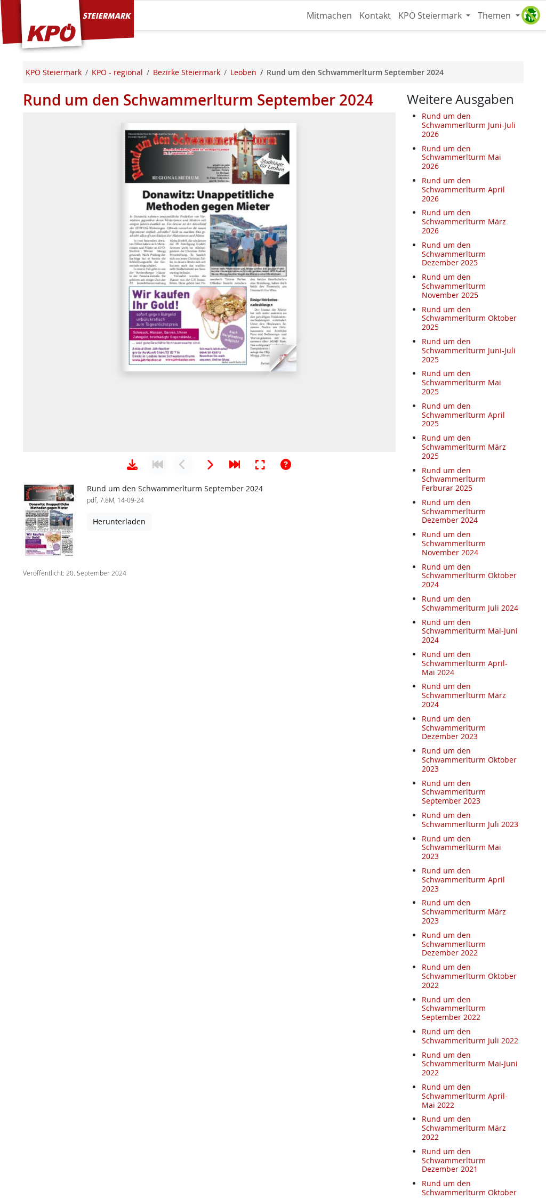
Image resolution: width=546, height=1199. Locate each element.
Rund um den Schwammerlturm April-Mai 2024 (465, 663)
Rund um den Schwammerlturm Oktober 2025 (469, 318)
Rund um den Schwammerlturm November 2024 (454, 543)
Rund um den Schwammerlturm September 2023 (454, 792)
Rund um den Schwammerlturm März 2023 (464, 911)
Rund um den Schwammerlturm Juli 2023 (470, 819)
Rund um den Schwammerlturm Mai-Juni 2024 (470, 631)
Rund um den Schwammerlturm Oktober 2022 (469, 976)
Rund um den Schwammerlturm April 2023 (463, 879)
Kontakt (375, 15)
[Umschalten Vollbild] (260, 464)
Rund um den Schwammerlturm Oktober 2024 (469, 576)
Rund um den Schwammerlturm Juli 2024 (470, 603)
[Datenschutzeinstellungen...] (530, 15)
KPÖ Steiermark (431, 15)
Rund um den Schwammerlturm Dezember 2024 (454, 511)
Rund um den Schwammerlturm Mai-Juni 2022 (470, 1064)
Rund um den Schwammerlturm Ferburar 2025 (454, 479)
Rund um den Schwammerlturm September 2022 (454, 1008)
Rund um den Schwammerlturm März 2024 (464, 695)
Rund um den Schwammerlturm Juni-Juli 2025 (469, 350)
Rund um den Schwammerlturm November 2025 (454, 286)
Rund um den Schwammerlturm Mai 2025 (461, 382)
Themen (495, 15)
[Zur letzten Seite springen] (234, 464)
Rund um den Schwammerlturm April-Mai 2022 (465, 1096)
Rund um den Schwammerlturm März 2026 (464, 221)
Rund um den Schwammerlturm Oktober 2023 (469, 760)
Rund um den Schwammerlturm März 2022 (464, 1128)
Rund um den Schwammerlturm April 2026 (463, 189)
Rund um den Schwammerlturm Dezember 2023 (454, 728)
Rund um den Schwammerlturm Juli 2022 (470, 1036)
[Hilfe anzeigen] (285, 464)
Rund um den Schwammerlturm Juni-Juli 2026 (469, 125)
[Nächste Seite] (209, 464)
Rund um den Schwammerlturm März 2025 (464, 447)
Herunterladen (119, 521)
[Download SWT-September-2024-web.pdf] (132, 464)
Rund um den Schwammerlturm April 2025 (463, 415)
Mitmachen (329, 15)
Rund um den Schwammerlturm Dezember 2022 (454, 944)
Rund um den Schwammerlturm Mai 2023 (461, 847)
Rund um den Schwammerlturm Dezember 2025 (454, 254)
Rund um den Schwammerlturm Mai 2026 (461, 157)
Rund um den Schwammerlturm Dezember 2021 (454, 1160)
